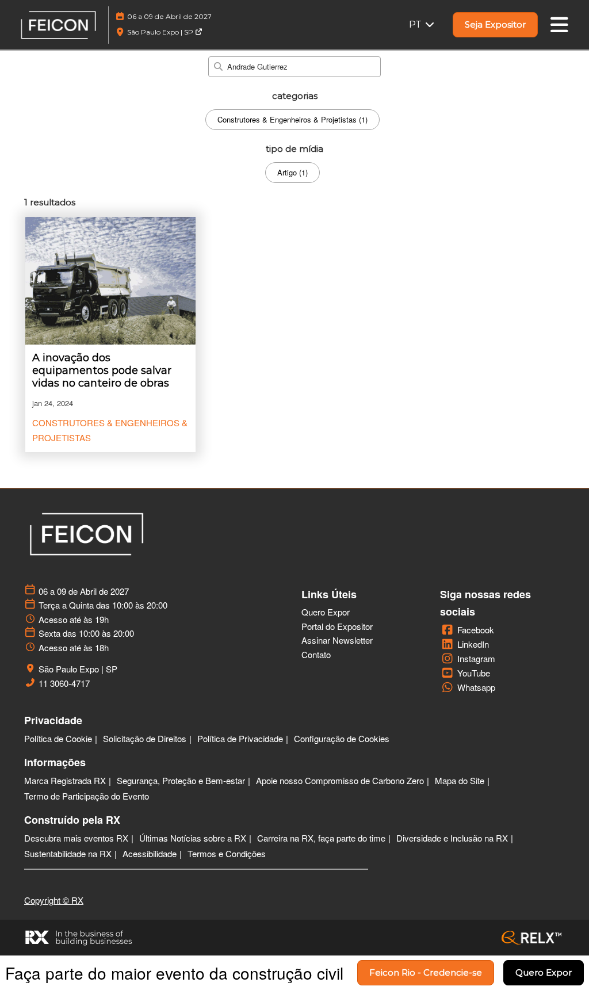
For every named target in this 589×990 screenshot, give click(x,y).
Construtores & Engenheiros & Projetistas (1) (292, 119)
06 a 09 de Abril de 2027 (169, 16)
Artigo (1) (292, 172)
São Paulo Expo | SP (161, 32)
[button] (495, 24)
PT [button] (416, 24)
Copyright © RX (53, 900)
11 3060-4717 (64, 683)
